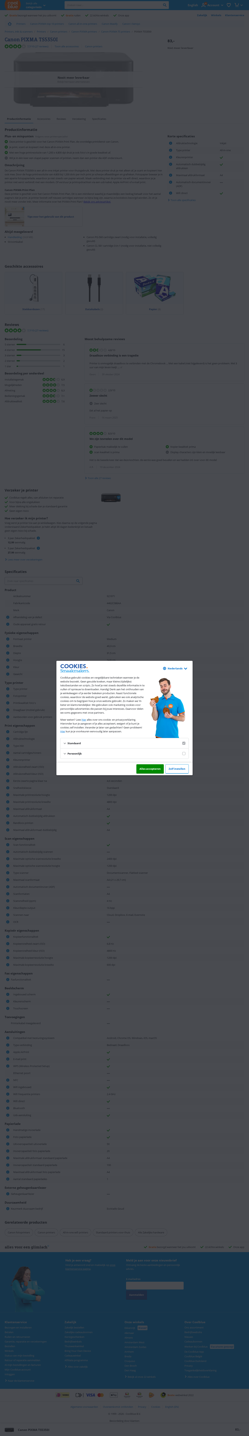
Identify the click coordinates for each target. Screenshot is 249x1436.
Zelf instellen (177, 769)
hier (84, 719)
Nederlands (175, 668)
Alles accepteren (150, 769)
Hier (62, 731)
